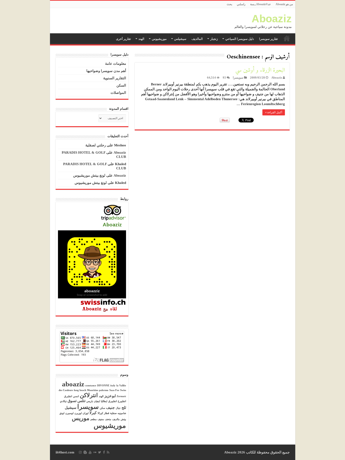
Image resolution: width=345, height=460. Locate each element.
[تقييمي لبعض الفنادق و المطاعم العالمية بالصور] (113, 216)
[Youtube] (90, 452)
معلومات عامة (115, 63)
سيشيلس (180, 39)
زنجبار (214, 39)
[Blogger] (85, 452)
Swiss (123, 390)
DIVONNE (103, 385)
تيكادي (63, 401)
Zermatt (121, 396)
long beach (80, 390)
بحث (229, 4)
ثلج (124, 408)
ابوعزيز (110, 396)
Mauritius (92, 390)
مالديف (116, 419)
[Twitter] (100, 452)
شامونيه (122, 413)
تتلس (81, 401)
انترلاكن (89, 395)
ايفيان (97, 401)
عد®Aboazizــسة (260, 4)
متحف (108, 419)
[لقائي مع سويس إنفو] (103, 305)
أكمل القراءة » (273, 112)
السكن (121, 85)
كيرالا (100, 413)
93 (224, 77)
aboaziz (73, 384)
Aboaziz (272, 19)
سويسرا (238, 77)
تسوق (72, 401)
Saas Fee (114, 390)
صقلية (113, 413)
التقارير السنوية (114, 78)
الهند (141, 39)
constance (90, 385)
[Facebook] (104, 452)
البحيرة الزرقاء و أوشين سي (260, 70)
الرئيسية (287, 38)
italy (112, 385)
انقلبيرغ (122, 401)
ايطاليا (104, 401)
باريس (89, 401)
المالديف (197, 39)
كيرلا (93, 413)
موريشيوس (159, 39)
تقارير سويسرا (268, 39)
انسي (76, 396)
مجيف (101, 419)
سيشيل (70, 408)
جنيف (110, 408)
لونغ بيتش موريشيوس (89, 175)
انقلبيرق (112, 401)
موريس (80, 418)
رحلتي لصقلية (95, 145)
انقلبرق (68, 396)
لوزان (85, 413)
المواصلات (118, 93)
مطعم (93, 419)
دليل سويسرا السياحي (239, 39)
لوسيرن (69, 413)
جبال (118, 408)
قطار (106, 413)
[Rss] (108, 452)
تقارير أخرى (123, 39)
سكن (102, 408)
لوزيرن (78, 413)
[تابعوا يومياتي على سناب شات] (92, 264)
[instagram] (80, 452)
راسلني (241, 4)
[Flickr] (95, 452)
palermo (103, 390)
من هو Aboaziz (284, 4)
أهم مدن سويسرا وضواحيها (106, 71)
